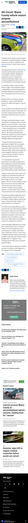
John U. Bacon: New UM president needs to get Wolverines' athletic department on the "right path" (13, 353)
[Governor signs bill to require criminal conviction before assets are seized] (13, 437)
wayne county (9, 260)
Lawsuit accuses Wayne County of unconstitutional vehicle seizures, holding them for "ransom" (14, 410)
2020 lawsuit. (22, 70)
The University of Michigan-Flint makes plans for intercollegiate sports (13, 330)
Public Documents (7, 500)
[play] (2, 521)
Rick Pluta (5, 459)
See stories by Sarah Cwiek (17, 290)
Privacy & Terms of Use (8, 510)
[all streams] (26, 521)
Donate (23, 2)
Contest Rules (6, 507)
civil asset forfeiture (11, 257)
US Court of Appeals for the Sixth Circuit (15, 264)
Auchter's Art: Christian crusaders (10, 368)
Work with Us (6, 497)
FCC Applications (7, 513)
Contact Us (5, 494)
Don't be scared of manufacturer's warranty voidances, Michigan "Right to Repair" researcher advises (12, 361)
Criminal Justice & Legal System (14, 254)
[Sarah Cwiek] (4, 278)
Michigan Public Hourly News (9, 504)
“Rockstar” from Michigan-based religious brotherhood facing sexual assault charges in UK (13, 344)
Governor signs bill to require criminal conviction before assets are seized (12, 452)
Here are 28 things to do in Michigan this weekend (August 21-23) (12, 337)
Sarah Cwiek (14, 276)
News (4, 446)
